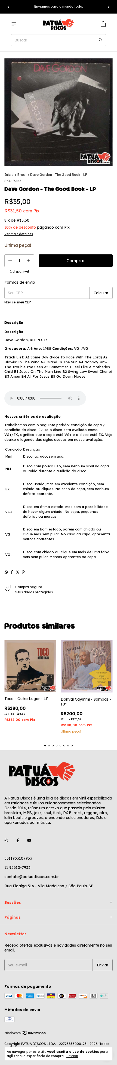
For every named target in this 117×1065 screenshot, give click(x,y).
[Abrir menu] (14, 24)
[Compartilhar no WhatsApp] (6, 572)
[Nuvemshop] (25, 1034)
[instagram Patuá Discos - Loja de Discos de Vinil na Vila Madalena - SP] (6, 840)
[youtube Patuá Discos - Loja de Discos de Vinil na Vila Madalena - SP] (29, 840)
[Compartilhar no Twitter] (17, 572)
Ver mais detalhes (18, 234)
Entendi (72, 1056)
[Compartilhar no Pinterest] (23, 572)
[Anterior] (8, 6)
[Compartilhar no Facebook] (12, 572)
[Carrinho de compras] (103, 24)
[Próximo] (108, 6)
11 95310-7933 (17, 867)
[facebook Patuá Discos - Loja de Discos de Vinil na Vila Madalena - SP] (18, 840)
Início (9, 175)
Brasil (21, 175)
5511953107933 (18, 858)
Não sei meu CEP (17, 302)
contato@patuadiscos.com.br (31, 876)
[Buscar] (100, 40)
